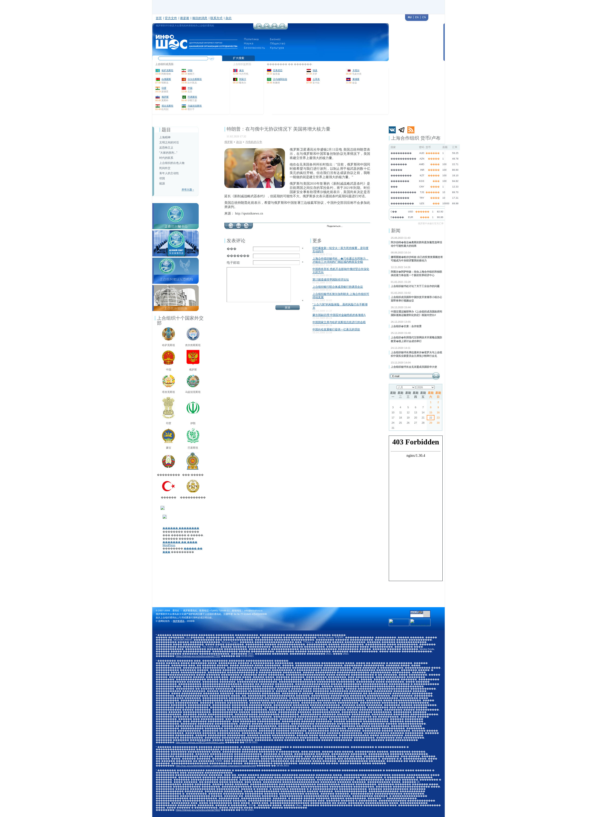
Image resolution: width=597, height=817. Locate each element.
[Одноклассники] (362, 226)
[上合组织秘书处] (175, 204)
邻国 (162, 178)
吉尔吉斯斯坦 (195, 79)
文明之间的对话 (169, 142)
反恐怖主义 (166, 147)
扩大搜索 (238, 58)
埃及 (315, 70)
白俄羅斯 (166, 79)
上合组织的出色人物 (171, 163)
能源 (162, 183)
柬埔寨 (355, 79)
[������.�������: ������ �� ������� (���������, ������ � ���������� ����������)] (420, 622)
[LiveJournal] (352, 226)
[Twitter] (347, 226)
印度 (164, 88)
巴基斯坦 (192, 97)
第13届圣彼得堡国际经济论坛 (330, 279)
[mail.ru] (420, 611)
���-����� (193, 474)
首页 (159, 18)
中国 (190, 88)
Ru (410, 17)
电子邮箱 (233, 262)
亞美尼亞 (277, 70)
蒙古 (241, 70)
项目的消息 (199, 18)
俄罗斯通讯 (178, 621)
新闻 (395, 230)
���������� (193, 497)
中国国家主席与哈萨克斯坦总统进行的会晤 (339, 322)
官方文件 (171, 18)
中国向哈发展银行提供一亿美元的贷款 (336, 329)
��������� (168, 474)
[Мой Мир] (366, 226)
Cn (424, 17)
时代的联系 (166, 157)
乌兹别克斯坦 (195, 105)
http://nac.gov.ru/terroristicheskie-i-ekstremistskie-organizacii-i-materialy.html (216, 765)
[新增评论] (231, 224)
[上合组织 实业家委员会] (175, 231)
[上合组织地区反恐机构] (175, 259)
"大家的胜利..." (168, 152)
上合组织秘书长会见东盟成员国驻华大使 (414, 366)
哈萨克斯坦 (167, 70)
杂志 (229, 18)
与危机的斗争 (253, 142)
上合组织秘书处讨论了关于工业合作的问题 (415, 286)
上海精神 (164, 137)
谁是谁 (184, 18)
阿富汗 (242, 79)
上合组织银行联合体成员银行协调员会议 (337, 286)
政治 (239, 142)
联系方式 (216, 18)
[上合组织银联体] (175, 286)
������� (238, 256)
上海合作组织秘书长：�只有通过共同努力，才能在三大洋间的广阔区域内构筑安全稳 (340, 260)
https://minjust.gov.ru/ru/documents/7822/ (198, 810)
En (417, 17)
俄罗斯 (165, 97)
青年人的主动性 (169, 173)
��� (231, 249)
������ (168, 497)
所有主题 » (188, 189)
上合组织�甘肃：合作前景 (406, 326)
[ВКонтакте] (357, 226)
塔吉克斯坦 (167, 105)
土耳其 (316, 79)
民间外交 (164, 168)
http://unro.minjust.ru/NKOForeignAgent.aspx (200, 742)
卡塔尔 (355, 70)
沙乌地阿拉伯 (280, 79)
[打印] (246, 224)
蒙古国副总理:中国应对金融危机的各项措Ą (339, 315)
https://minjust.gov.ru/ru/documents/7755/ (198, 656)
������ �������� (181, 528)
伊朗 (190, 70)
